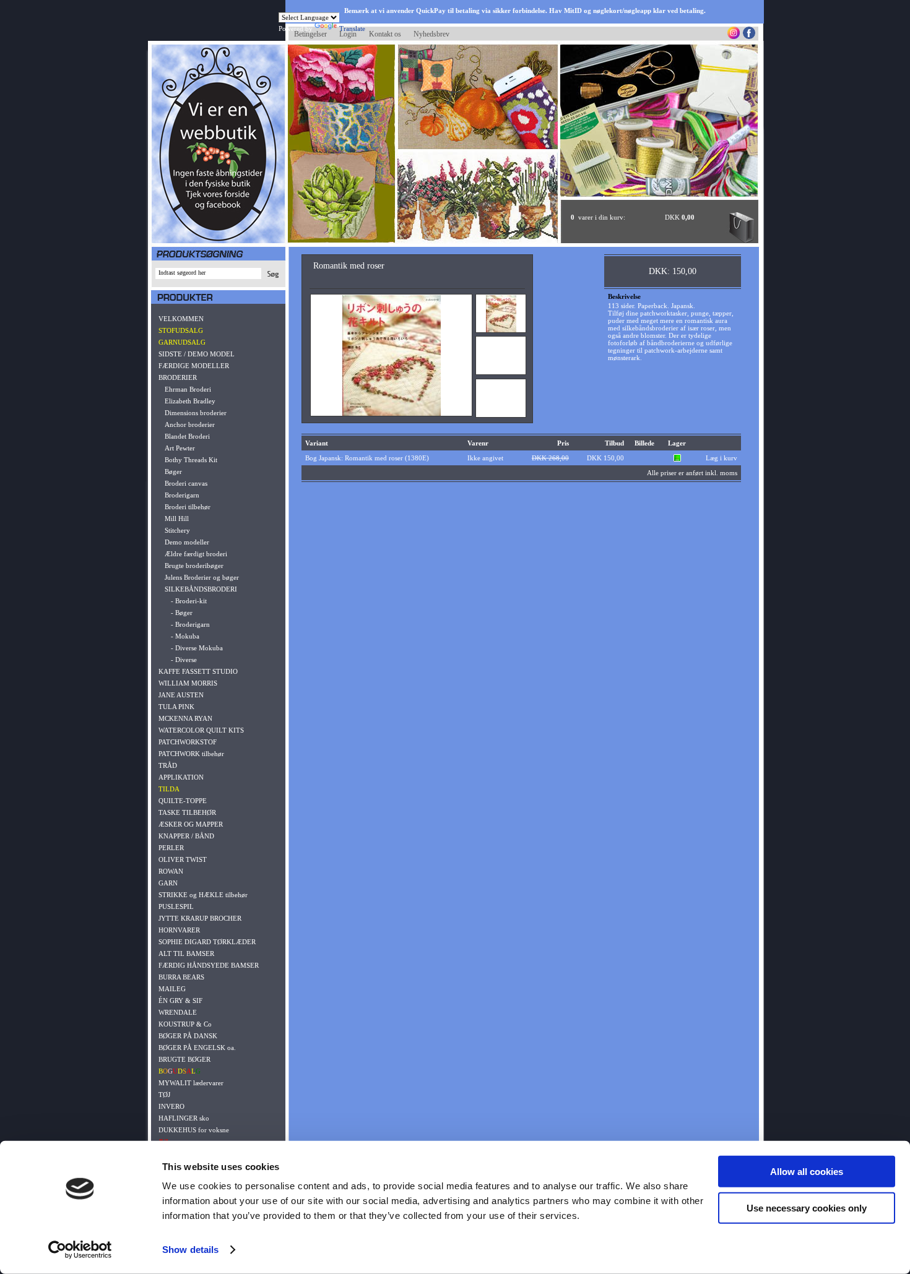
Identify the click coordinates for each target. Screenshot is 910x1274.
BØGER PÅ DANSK (187, 1035)
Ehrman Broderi (188, 389)
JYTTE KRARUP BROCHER (199, 918)
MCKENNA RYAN (185, 718)
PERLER (171, 847)
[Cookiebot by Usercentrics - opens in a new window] (80, 1250)
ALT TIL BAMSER (186, 953)
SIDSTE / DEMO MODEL (196, 354)
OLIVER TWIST (182, 859)
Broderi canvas (186, 483)
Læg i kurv (721, 458)
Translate (352, 28)
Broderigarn (182, 495)
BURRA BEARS (181, 977)
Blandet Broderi (187, 436)
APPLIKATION (181, 777)
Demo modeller (187, 542)
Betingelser (310, 34)
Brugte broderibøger (194, 565)
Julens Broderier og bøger (202, 577)
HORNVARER (179, 930)
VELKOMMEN (181, 318)
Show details (190, 1249)
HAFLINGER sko (183, 1118)
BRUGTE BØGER (184, 1059)
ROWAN (170, 871)
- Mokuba (185, 636)
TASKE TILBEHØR (187, 812)
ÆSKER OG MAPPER (190, 824)
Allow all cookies (806, 1171)
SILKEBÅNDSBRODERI (201, 589)
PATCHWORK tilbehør (191, 753)
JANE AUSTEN (181, 695)
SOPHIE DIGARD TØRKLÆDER (207, 941)
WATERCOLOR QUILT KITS (201, 730)
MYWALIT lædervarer (190, 1083)
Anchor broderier (190, 424)
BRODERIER (177, 377)
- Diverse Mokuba (197, 648)
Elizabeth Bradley (190, 401)
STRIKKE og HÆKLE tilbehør (203, 894)
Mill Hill (177, 518)
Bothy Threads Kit (191, 459)
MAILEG (172, 988)
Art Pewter (180, 448)
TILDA (169, 789)
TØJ (164, 1094)
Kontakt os (385, 34)
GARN (168, 883)
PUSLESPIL (176, 906)
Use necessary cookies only (807, 1207)
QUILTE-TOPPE (182, 800)
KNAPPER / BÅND (186, 836)
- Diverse (184, 659)
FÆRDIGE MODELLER (193, 365)
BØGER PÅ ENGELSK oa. (197, 1047)
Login (348, 34)
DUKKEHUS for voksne (193, 1130)
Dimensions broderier (196, 412)
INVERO (171, 1106)
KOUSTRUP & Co (185, 1024)
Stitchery (177, 530)
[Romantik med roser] (391, 413)
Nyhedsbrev (431, 34)
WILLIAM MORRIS (187, 683)
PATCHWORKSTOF (187, 742)
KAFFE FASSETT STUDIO (198, 671)
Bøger (173, 471)
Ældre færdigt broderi (196, 553)
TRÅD (167, 765)
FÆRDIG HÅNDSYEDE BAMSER (208, 965)
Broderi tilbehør (187, 506)
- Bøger (182, 612)
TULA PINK (176, 706)
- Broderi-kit (189, 601)
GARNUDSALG (182, 342)
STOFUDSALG (180, 330)
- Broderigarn (190, 624)
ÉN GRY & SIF (180, 1000)
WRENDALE (177, 1012)
